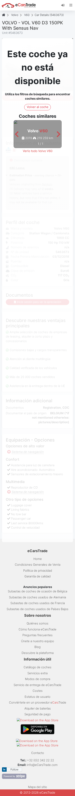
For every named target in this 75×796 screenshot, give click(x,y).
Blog (37, 647)
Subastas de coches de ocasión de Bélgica (37, 591)
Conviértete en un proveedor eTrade (37, 702)
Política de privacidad (37, 570)
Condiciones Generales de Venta (37, 564)
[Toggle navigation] (71, 5)
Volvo (14, 15)
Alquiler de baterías (37, 708)
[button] (17, 134)
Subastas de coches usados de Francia (37, 603)
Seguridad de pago (37, 714)
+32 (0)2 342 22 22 (41, 760)
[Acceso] (64, 5)
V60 (27, 15)
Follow (14, 769)
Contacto (37, 753)
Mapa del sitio (37, 787)
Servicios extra (37, 673)
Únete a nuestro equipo (37, 641)
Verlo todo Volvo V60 (37, 151)
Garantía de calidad (37, 576)
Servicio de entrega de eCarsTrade (37, 685)
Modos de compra (37, 679)
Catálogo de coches (37, 667)
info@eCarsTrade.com (42, 765)
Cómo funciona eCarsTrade (37, 629)
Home (37, 559)
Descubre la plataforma (38, 653)
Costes (38, 691)
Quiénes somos (37, 623)
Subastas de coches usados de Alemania (37, 597)
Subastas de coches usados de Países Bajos (37, 609)
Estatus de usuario (37, 697)
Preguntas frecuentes (37, 635)
